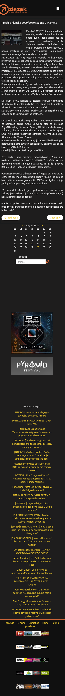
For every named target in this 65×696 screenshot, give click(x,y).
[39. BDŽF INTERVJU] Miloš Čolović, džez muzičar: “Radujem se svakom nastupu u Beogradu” (32, 530)
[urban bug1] (45, 646)
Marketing (34, 623)
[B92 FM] (20, 633)
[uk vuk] (28, 659)
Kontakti (10, 623)
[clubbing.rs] (45, 633)
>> (41, 225)
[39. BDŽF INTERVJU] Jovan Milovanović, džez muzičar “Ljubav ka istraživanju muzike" (32, 541)
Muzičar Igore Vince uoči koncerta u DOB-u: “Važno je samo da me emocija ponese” (32, 467)
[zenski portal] (36, 659)
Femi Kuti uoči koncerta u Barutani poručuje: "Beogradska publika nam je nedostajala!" (32, 593)
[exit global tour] (32, 333)
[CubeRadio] (45, 659)
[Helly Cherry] (36, 686)
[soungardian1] (20, 660)
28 (38, 247)
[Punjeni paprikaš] (28, 686)
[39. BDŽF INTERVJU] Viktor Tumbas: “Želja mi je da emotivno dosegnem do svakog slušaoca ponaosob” (32, 518)
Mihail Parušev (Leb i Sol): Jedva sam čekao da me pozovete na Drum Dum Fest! (32, 561)
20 (31, 243)
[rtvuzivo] (45, 686)
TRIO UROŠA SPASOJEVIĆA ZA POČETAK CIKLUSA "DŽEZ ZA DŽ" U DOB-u (32, 581)
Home (45, 623)
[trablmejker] (36, 646)
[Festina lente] (20, 686)
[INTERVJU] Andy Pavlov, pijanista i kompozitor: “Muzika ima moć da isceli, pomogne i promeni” (32, 443)
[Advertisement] (32, 286)
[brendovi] (28, 646)
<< (24, 225)
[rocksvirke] (36, 672)
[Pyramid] (32, 365)
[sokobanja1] (28, 673)
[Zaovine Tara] (28, 633)
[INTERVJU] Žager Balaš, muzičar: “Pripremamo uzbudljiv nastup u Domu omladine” (32, 506)
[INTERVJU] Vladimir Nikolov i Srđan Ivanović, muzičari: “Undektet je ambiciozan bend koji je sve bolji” (32, 455)
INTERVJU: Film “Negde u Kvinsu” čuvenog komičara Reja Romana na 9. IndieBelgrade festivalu (32, 478)
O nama (21, 623)
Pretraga (22, 256)
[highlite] (20, 673)
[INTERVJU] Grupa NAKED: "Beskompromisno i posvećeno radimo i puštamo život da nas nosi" (32, 432)
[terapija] (20, 646)
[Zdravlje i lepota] (45, 673)
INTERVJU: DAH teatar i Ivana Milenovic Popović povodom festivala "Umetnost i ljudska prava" (32, 612)
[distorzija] (36, 633)
